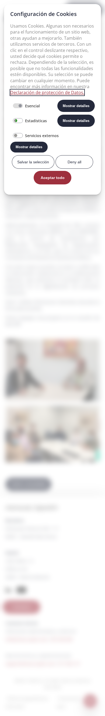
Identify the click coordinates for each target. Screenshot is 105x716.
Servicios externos (42, 135)
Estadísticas (36, 120)
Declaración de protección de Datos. (47, 92)
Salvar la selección (33, 162)
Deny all (74, 162)
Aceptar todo (53, 177)
